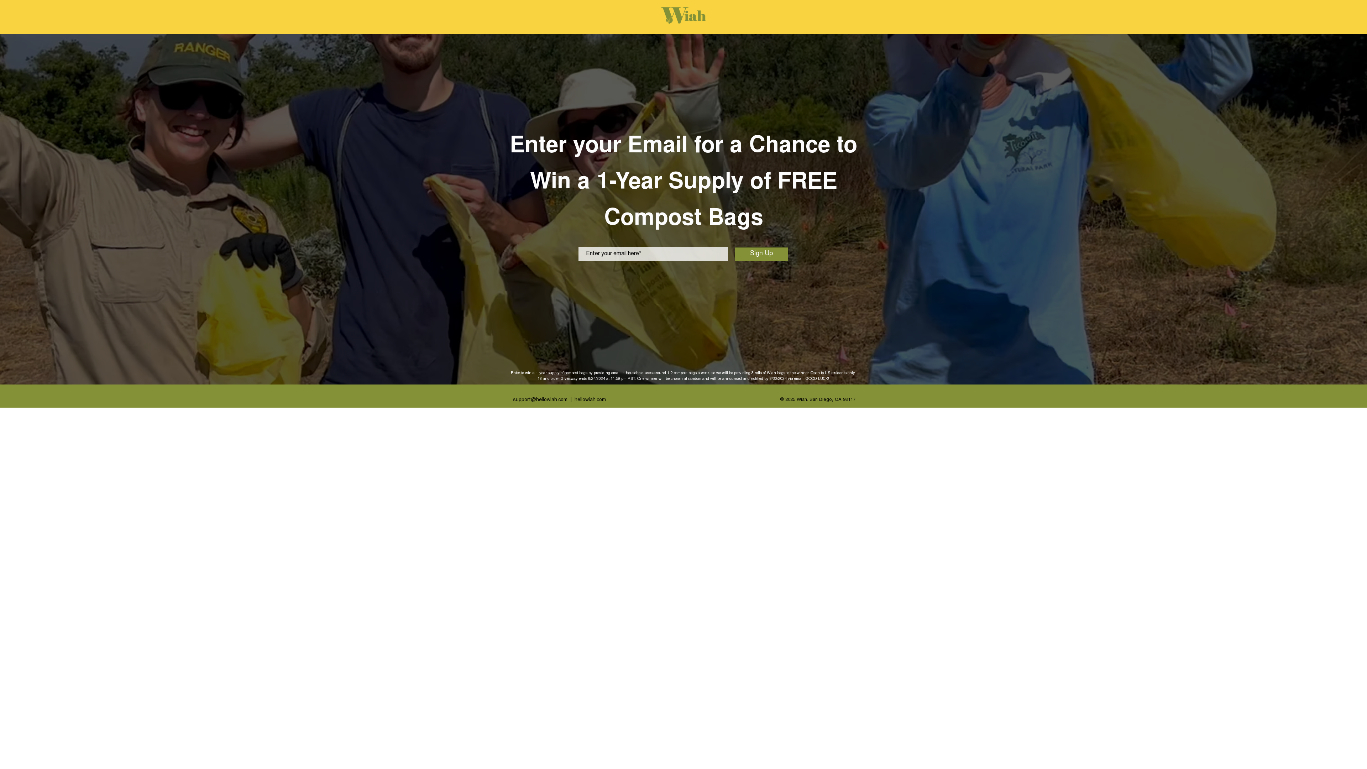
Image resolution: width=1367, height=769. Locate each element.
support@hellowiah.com (540, 400)
